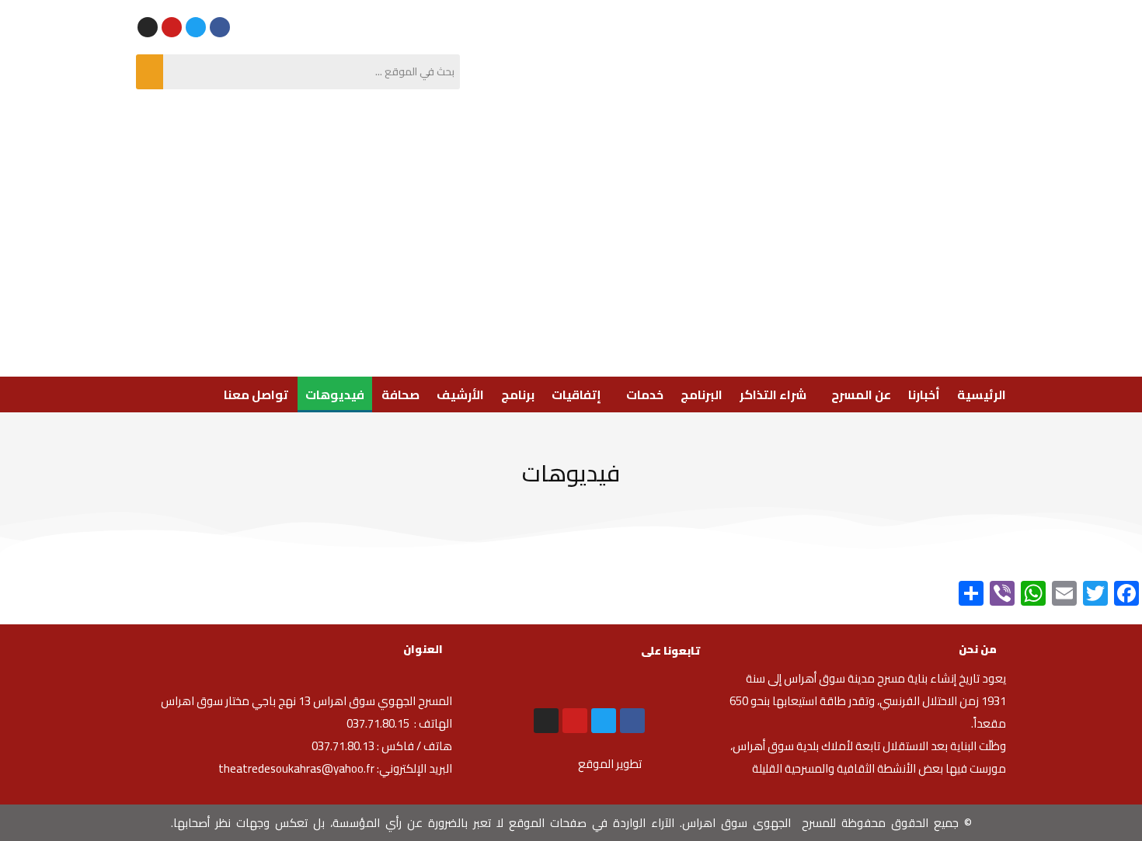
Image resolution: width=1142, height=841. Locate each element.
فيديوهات (334, 394)
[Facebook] (220, 27)
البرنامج (701, 394)
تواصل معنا (256, 394)
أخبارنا (924, 394)
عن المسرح (861, 394)
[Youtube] (172, 27)
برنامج (517, 394)
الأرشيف (460, 394)
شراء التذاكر (773, 394)
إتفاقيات (576, 394)
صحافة (400, 394)
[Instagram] (148, 27)
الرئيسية (981, 394)
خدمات (644, 394)
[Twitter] (196, 27)
